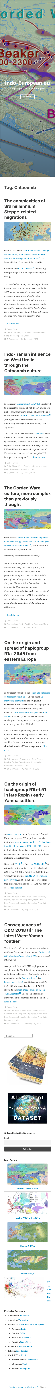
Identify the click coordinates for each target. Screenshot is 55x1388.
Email (6, 1138)
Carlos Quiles (12, 329)
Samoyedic (25, 1368)
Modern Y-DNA (27, 1245)
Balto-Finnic (37, 759)
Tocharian (23, 1320)
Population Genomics (19, 469)
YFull (18, 863)
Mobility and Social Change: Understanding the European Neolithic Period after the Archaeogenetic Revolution (27, 254)
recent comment (13, 834)
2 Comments (12, 627)
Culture (35, 1010)
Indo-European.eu (27, 83)
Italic (23, 1328)
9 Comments (12, 473)
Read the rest (13, 323)
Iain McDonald (37, 863)
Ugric (25, 1363)
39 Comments (13, 909)
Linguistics (27, 900)
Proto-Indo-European (13, 336)
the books (39, 433)
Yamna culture (29, 977)
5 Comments (12, 339)
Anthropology (13, 759)
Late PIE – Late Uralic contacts (34, 415)
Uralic (26, 336)
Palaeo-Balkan (25, 1346)
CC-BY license (25, 268)
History (7, 900)
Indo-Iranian (36, 466)
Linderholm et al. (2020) (28, 403)
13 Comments (13, 1023)
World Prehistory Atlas (27, 1188)
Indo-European (19, 1014)
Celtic (22, 1333)
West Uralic (32, 1359)
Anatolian (24, 1315)
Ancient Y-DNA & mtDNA (27, 1218)
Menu (28, 96)
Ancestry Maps (27, 1273)
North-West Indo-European (33, 332)
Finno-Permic (24, 466)
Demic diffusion (13, 332)
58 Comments (13, 769)
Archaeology (12, 624)
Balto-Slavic (12, 466)
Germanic (26, 1337)
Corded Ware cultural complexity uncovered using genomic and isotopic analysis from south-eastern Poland (26, 541)
